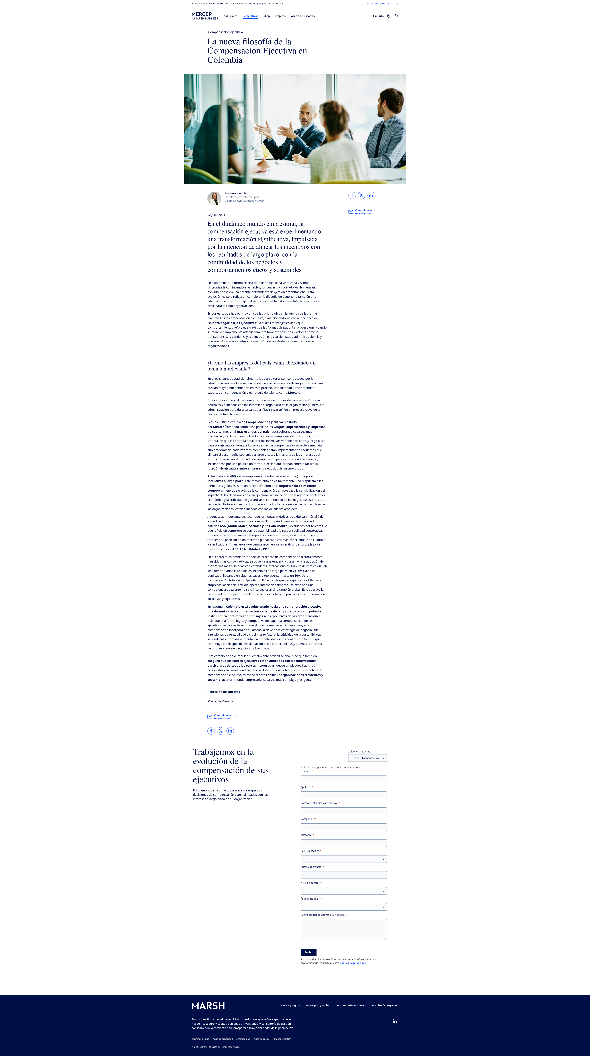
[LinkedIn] (394, 1021)
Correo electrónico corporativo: (319, 803)
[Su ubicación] (389, 16)
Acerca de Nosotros (303, 16)
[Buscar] (396, 16)
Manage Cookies (282, 1039)
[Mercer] (205, 16)
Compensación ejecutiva (225, 32)
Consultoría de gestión (384, 1005)
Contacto (378, 15)
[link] (211, 731)
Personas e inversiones (350, 1005)
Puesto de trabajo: (311, 867)
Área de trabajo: (310, 899)
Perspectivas (250, 16)
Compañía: (307, 819)
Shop (267, 16)
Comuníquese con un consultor (225, 717)
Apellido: (306, 787)
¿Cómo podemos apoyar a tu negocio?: (323, 915)
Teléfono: (306, 835)
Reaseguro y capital (318, 1005)
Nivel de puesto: (310, 883)
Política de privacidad (353, 963)
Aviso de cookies (262, 1039)
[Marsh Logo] (208, 1006)
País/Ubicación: (310, 851)
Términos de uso (200, 1039)
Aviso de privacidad (223, 1039)
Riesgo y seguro (290, 1005)
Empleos (280, 16)
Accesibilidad (243, 1039)
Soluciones (230, 16)
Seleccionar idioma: (359, 751)
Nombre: (306, 771)
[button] (397, 3)
